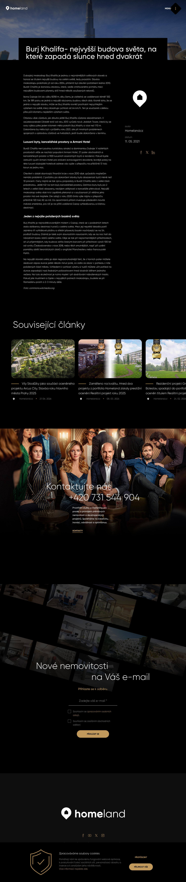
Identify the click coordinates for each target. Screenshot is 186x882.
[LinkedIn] (153, 152)
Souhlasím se (92, 713)
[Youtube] (89, 835)
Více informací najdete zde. (73, 869)
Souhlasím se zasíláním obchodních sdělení (91, 723)
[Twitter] (147, 152)
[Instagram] (102, 835)
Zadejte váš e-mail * (93, 701)
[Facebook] (141, 152)
